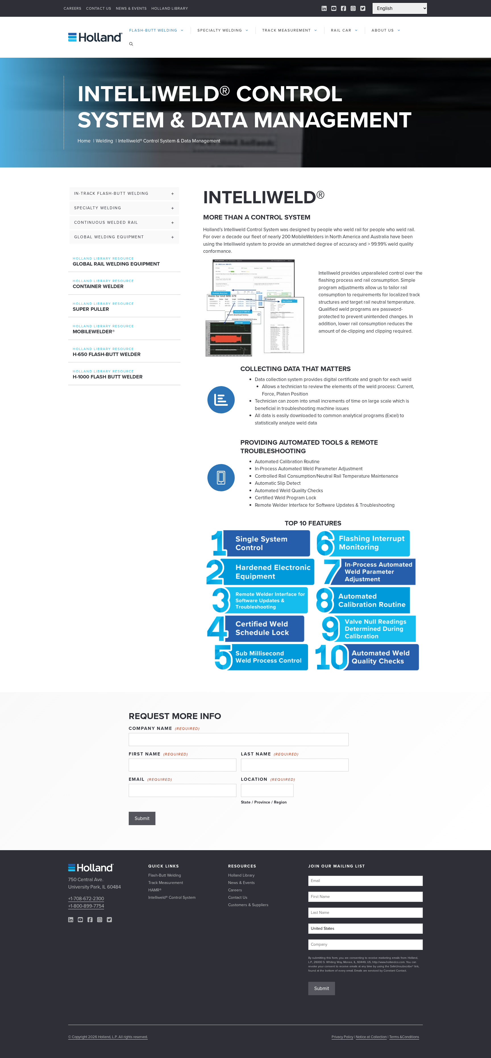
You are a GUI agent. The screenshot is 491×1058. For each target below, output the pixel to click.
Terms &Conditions (404, 1037)
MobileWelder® (94, 331)
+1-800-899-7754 (86, 906)
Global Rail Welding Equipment (116, 264)
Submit (142, 818)
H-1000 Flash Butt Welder (108, 376)
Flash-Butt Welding (153, 30)
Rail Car (341, 30)
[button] (131, 44)
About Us (383, 30)
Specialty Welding (219, 30)
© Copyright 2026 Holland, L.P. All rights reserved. (108, 1037)
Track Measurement (286, 30)
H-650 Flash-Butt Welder (107, 354)
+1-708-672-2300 (86, 898)
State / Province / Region (264, 802)
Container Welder (98, 286)
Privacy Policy (342, 1037)
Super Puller (91, 309)
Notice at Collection (371, 1037)
